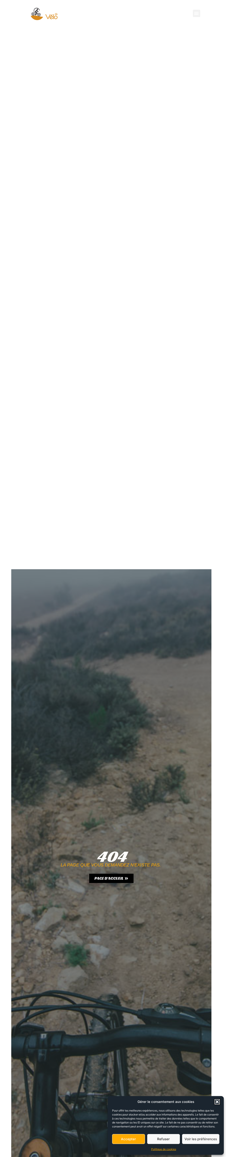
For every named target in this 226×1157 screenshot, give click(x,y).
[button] (217, 1102)
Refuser (163, 1139)
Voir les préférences (201, 1139)
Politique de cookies (163, 1149)
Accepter (128, 1139)
